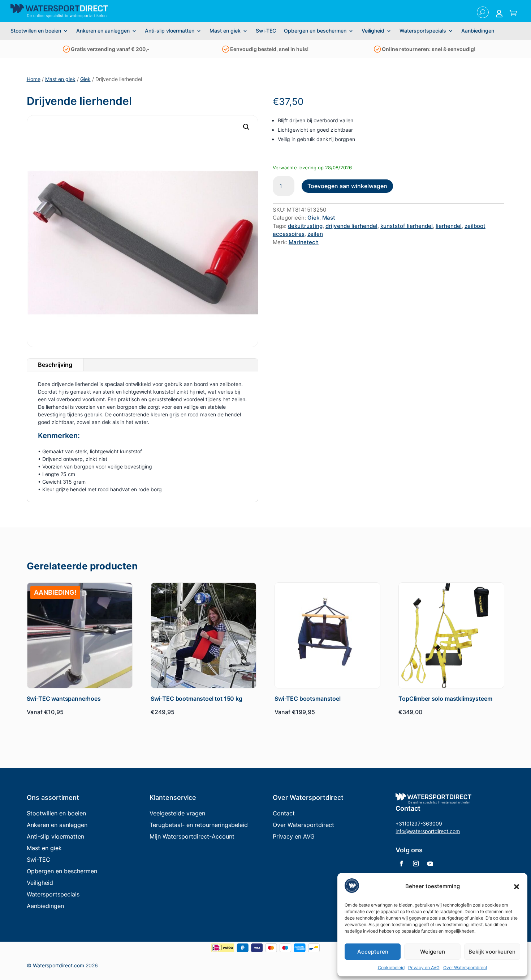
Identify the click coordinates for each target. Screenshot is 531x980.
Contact (284, 813)
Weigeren (432, 951)
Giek (85, 79)
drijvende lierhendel (351, 225)
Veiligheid (373, 31)
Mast (328, 217)
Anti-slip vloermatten (169, 31)
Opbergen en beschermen (315, 31)
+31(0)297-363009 (419, 823)
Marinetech (304, 242)
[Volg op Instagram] (416, 863)
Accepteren (372, 951)
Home (33, 79)
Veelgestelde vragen (177, 813)
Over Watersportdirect (465, 967)
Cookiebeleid (391, 967)
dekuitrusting (305, 225)
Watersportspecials (423, 31)
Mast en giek (225, 31)
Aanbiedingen (477, 31)
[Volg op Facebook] (401, 863)
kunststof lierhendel (406, 225)
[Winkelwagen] (513, 13)
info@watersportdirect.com (428, 831)
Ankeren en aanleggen (103, 31)
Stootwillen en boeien (35, 31)
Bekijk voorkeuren (492, 951)
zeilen (315, 233)
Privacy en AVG (424, 967)
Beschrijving (55, 364)
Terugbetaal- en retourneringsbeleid (199, 824)
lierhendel (449, 225)
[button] (516, 886)
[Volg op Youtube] (430, 863)
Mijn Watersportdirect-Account (192, 836)
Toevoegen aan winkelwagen (347, 186)
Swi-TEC (266, 31)
